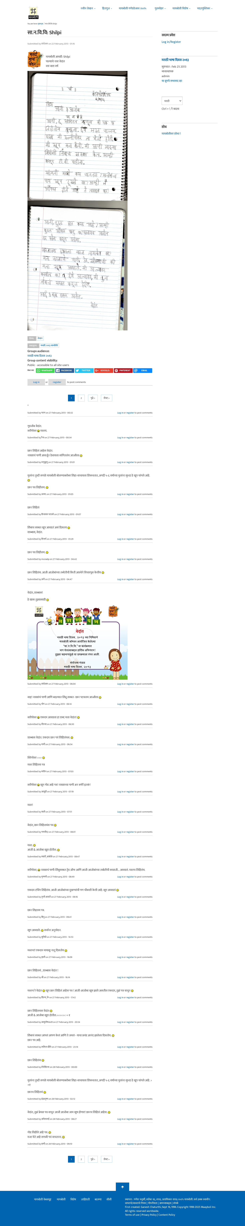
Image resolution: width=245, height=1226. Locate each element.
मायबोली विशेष (180, 8)
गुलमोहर (159, 8)
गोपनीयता (153, 1203)
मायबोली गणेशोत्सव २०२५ (132, 8)
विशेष (73, 1199)
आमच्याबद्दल (165, 1203)
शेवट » (107, 398)
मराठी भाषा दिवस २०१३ (40, 355)
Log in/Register (171, 41)
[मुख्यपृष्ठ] (34, 12)
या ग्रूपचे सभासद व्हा (172, 80)
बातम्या (98, 1199)
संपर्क (175, 1203)
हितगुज (106, 8)
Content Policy (166, 1215)
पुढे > (93, 398)
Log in (36, 382)
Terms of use (132, 1215)
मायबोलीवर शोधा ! (171, 133)
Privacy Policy (149, 1215)
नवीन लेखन (87, 8)
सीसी (109, 1199)
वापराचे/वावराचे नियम (135, 1203)
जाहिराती (85, 1199)
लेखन (40, 338)
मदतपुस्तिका (203, 8)
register (57, 382)
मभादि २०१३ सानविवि (49, 345)
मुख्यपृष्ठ (40, 23)
